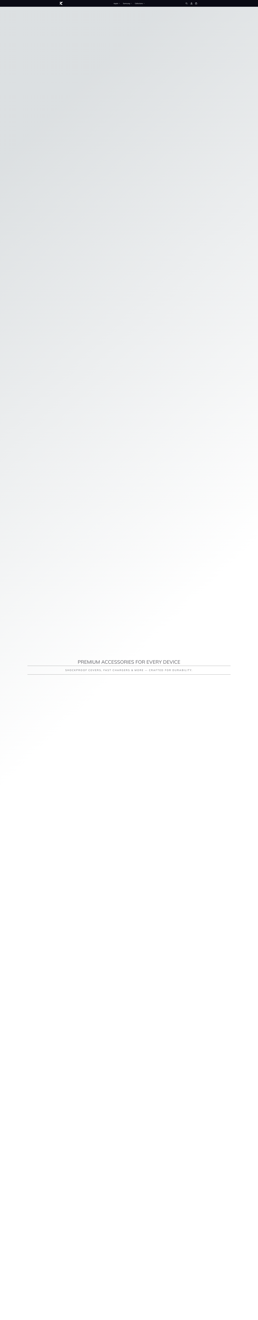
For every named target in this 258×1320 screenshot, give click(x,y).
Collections (139, 3)
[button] (196, 3)
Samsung (126, 3)
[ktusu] (61, 3)
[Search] (186, 3)
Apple (116, 3)
